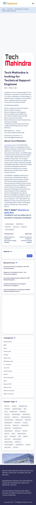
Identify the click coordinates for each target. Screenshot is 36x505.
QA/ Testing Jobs (9, 377)
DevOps (6, 355)
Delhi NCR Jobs (19, 224)
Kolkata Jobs (16, 425)
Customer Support (9, 224)
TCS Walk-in (18, 441)
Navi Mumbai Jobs (17, 428)
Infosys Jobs (17, 422)
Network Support (8, 430)
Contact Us (5, 495)
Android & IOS (8, 341)
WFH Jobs (15, 447)
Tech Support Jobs (22, 472)
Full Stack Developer (25, 417)
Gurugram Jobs (19, 419)
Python (6, 374)
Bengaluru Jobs (13, 411)
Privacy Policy (27, 493)
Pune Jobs (7, 433)
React (5, 381)
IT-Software (10, 9)
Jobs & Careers (8, 371)
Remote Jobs (13, 436)
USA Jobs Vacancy (9, 390)
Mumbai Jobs (7, 428)
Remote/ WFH (7, 384)
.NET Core (7, 406)
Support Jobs (7, 387)
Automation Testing (16, 408)
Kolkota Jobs (25, 482)
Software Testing (8, 441)
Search (7, 251)
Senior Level (7, 439)
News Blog (13, 495)
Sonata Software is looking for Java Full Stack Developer (16, 267)
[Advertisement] (18, 32)
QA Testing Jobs (24, 470)
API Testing (7, 408)
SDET (20, 436)
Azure (5, 348)
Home (3, 9)
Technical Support (9, 229)
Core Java (7, 414)
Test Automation (19, 444)
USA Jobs (28, 444)
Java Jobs (6, 368)
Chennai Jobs (6, 482)
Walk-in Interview (9, 394)
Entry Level (7, 226)
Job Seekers (12, 493)
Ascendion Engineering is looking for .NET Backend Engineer (17, 279)
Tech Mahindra (8, 145)
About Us (19, 493)
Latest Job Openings (8, 490)
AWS (5, 345)
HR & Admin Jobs (8, 361)
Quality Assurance (22, 433)
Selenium (26, 436)
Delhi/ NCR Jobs (27, 480)
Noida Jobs (23, 226)
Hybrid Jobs (27, 419)
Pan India (25, 430)
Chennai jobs (23, 411)
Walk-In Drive (8, 447)
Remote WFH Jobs (13, 470)
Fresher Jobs (7, 358)
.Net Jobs (14, 406)
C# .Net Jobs (7, 351)
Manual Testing (24, 425)
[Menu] (33, 3)
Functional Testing (9, 419)
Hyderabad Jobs (8, 422)
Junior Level (16, 226)
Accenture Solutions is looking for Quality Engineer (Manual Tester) (17, 290)
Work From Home (19, 490)
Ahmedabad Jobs (23, 406)
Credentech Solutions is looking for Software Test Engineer (15, 284)
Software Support (17, 439)
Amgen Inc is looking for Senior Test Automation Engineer (15, 273)
